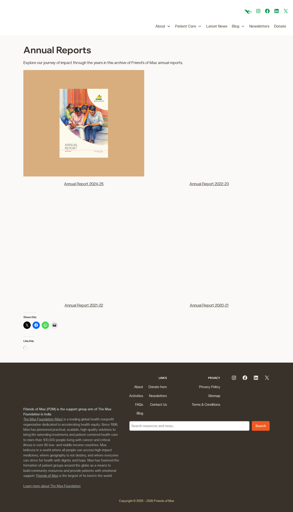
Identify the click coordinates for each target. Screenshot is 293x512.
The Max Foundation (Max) (43, 419)
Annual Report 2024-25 (84, 184)
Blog (235, 26)
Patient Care (185, 26)
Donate (280, 26)
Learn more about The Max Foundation (52, 486)
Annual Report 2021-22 (84, 305)
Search (134, 418)
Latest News (216, 26)
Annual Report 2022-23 (209, 184)
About (160, 26)
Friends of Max (47, 476)
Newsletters (259, 26)
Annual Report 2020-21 (209, 305)
